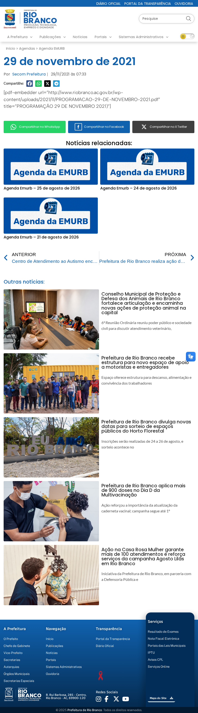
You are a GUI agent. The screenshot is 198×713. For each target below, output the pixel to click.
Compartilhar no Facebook (104, 127)
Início (10, 48)
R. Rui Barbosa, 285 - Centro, (66, 696)
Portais (101, 36)
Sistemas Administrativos (141, 36)
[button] (29, 83)
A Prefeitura (17, 36)
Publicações (50, 36)
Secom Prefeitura (29, 74)
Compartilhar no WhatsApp (39, 127)
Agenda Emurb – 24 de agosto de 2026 (138, 188)
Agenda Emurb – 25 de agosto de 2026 (42, 188)
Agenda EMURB (52, 48)
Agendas (27, 48)
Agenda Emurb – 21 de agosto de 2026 (41, 237)
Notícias (80, 36)
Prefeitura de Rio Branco (84, 710)
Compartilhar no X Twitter (168, 127)
